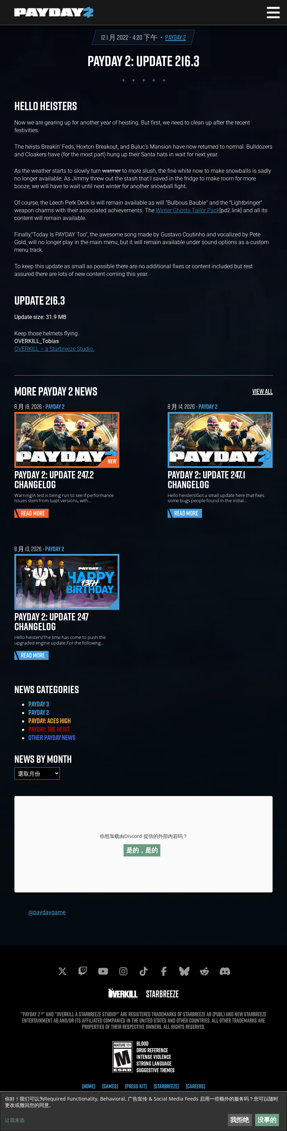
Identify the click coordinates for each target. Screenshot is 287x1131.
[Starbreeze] (166, 1086)
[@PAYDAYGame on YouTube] (103, 971)
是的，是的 (142, 850)
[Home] (88, 1086)
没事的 (267, 1119)
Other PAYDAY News (51, 737)
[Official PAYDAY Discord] (224, 971)
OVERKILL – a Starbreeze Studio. (54, 348)
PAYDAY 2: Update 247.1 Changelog (206, 479)
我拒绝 (239, 1119)
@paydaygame (46, 912)
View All (262, 391)
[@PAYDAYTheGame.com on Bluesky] (184, 971)
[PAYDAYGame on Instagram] (123, 971)
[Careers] (195, 1086)
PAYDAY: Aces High (49, 721)
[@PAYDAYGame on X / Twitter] (62, 971)
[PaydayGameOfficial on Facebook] (163, 971)
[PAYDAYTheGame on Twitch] (82, 971)
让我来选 (14, 1120)
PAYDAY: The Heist (48, 729)
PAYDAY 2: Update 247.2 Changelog (54, 479)
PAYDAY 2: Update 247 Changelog (51, 621)
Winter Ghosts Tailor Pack (187, 210)
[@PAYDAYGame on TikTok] (143, 971)
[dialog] (143, 1111)
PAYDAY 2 (175, 37)
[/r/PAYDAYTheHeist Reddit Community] (204, 971)
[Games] (110, 1086)
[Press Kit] (136, 1086)
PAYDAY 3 (38, 704)
